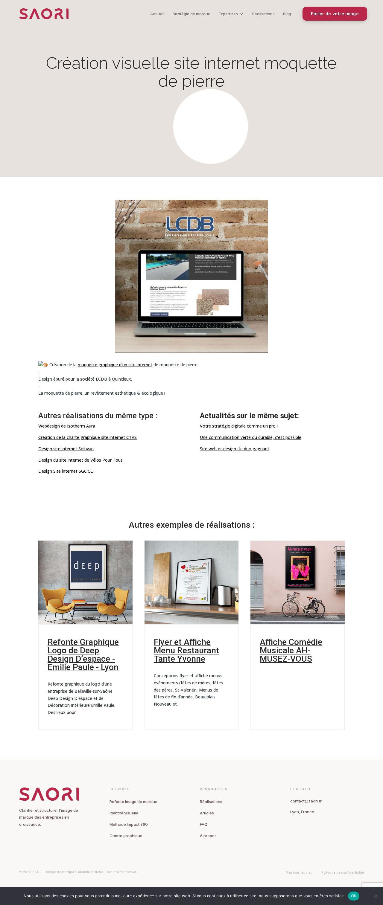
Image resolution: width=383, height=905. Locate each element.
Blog (287, 13)
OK (354, 895)
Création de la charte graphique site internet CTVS (87, 437)
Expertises (228, 13)
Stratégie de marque (191, 13)
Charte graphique (126, 835)
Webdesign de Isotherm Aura (66, 426)
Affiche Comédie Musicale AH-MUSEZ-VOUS (291, 650)
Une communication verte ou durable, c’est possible (250, 437)
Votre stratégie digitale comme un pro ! (239, 426)
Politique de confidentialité (343, 872)
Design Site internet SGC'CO (66, 471)
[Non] (376, 896)
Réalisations (263, 13)
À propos (208, 835)
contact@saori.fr (306, 801)
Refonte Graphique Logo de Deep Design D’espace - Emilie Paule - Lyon (83, 654)
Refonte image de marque (133, 801)
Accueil (157, 13)
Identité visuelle (124, 813)
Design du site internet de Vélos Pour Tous (80, 460)
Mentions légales (299, 872)
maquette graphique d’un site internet (115, 364)
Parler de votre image (335, 13)
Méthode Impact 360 (129, 824)
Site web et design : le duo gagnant (234, 448)
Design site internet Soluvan (66, 448)
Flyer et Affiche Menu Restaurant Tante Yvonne (186, 650)
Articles (207, 813)
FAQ (203, 824)
